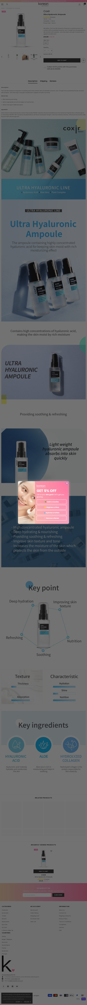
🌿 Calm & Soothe (52, 502)
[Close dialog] (67, 483)
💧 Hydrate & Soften (51, 513)
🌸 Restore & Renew (51, 518)
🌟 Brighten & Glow (51, 507)
